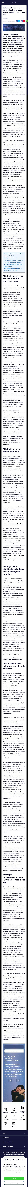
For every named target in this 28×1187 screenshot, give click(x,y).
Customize (13, 1183)
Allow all (14, 1178)
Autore (14, 1047)
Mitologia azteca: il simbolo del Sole (13, 258)
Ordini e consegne (8, 1146)
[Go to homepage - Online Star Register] (14, 2)
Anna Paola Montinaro (9, 1057)
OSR (4, 1133)
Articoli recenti (14, 1051)
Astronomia (5, 18)
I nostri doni (6, 1137)
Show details (19, 1172)
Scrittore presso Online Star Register (11, 1061)
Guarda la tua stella (8, 1142)
